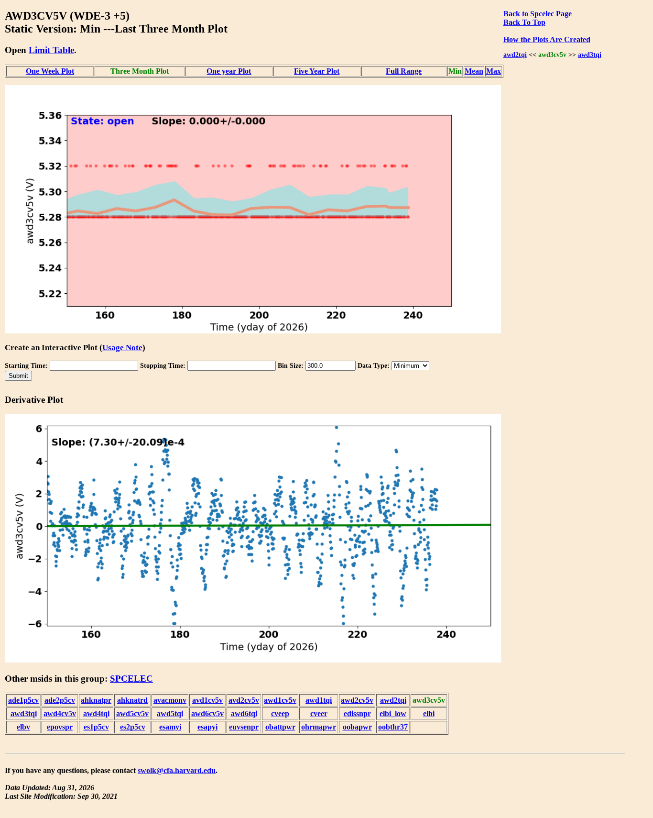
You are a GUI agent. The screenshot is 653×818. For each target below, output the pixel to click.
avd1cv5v (207, 700)
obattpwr (280, 727)
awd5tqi (170, 713)
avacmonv (169, 700)
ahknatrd (132, 700)
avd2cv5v (244, 700)
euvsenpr (244, 727)
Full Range (404, 71)
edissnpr (357, 713)
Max (493, 71)
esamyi (170, 727)
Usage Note (122, 347)
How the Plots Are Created (546, 39)
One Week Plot (50, 71)
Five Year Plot (316, 71)
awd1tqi (318, 700)
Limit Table (51, 50)
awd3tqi (589, 54)
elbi (429, 713)
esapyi (207, 727)
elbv (23, 727)
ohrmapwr (318, 727)
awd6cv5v (207, 713)
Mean (474, 71)
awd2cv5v (357, 700)
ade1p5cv (23, 700)
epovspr (60, 727)
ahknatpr (96, 700)
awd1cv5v (280, 700)
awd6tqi (244, 713)
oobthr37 (393, 727)
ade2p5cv (59, 700)
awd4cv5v (60, 713)
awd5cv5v (132, 713)
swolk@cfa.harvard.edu (177, 770)
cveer (318, 713)
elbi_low (393, 713)
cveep (280, 713)
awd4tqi (96, 713)
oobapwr (357, 727)
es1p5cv (96, 727)
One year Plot (229, 71)
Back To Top (524, 22)
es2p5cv (132, 727)
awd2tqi (515, 54)
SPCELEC (131, 679)
